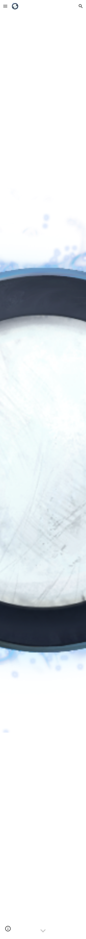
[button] (5, 6)
